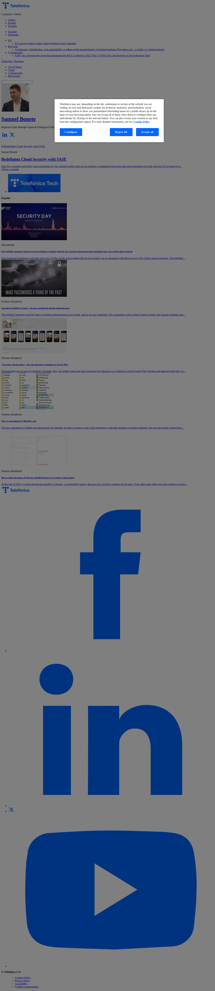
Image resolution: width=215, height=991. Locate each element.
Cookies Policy (141, 121)
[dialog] (109, 120)
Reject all (121, 132)
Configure (70, 132)
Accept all (147, 132)
